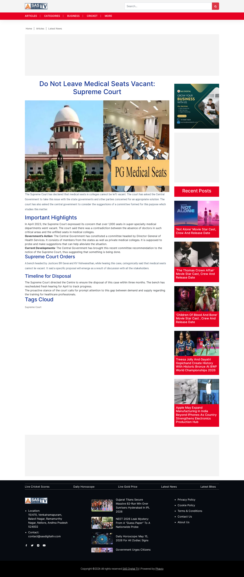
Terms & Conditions (190, 511)
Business (73, 15)
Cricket (92, 15)
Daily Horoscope (83, 486)
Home (29, 28)
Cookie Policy (186, 505)
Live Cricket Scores (37, 486)
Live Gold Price (127, 486)
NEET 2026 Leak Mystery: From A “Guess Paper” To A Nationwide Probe (133, 522)
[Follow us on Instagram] (38, 545)
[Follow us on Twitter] (32, 545)
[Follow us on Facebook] (26, 545)
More (108, 15)
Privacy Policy (186, 499)
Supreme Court (33, 307)
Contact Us (185, 516)
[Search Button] (215, 6)
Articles (31, 15)
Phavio (159, 568)
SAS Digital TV (130, 568)
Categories (52, 15)
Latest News (55, 28)
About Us (183, 522)
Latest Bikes (208, 486)
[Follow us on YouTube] (44, 545)
